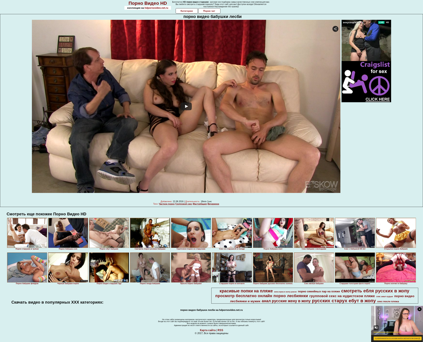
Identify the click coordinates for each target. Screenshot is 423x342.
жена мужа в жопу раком (285, 292)
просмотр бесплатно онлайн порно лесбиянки (261, 296)
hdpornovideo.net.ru (156, 7)
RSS (220, 330)
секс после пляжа (388, 301)
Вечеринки (213, 204)
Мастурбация (200, 204)
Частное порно (167, 204)
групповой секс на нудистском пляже (342, 296)
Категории (187, 11)
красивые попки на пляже (246, 291)
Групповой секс (183, 204)
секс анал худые (384, 296)
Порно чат (209, 11)
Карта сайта (208, 330)
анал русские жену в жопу (286, 301)
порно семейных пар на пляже (319, 291)
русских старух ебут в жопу (344, 300)
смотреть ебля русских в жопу (375, 290)
